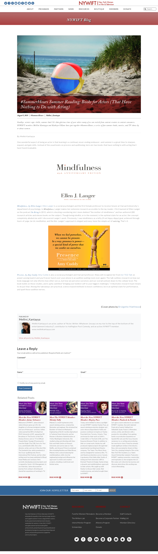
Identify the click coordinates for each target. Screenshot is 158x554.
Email (83, 372)
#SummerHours (37, 115)
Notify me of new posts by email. (32, 383)
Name (19, 372)
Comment (21, 357)
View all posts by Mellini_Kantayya (34, 338)
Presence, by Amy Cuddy (27, 275)
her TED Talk (126, 275)
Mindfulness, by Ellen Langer (29, 206)
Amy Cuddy (43, 275)
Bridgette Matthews (129, 306)
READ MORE (23, 477)
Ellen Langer (48, 206)
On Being (35, 212)
